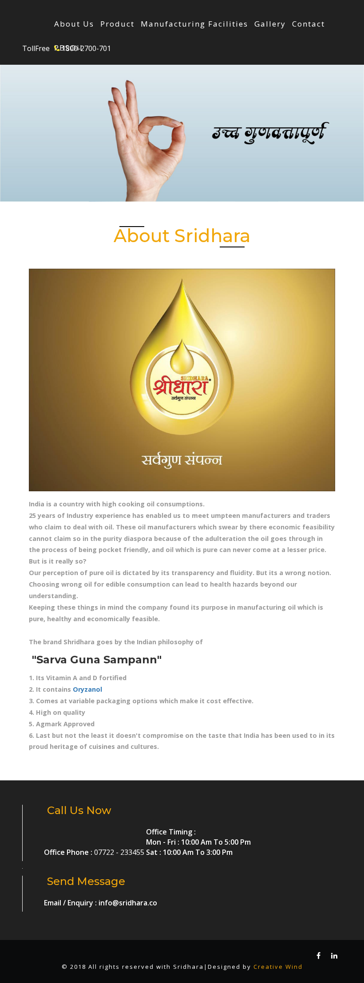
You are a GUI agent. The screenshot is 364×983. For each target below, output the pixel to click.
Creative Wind (278, 967)
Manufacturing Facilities (194, 24)
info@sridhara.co (128, 903)
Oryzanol (87, 689)
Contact (308, 24)
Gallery (270, 24)
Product (117, 24)
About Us (74, 24)
